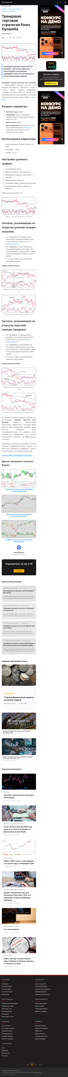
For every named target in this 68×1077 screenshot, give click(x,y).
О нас (3, 1048)
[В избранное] (10, 37)
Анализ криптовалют (41, 1008)
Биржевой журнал (7, 1031)
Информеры (5, 1014)
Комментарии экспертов (42, 994)
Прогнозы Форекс (7, 986)
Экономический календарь (10, 1003)
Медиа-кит (5, 1050)
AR (40, 1064)
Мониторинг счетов (8, 1016)
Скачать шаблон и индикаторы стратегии (17, 455)
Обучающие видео (7, 1033)
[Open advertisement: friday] (51, 31)
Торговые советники (41, 1036)
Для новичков (6, 1025)
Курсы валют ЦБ (7, 1008)
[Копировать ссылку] (14, 37)
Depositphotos (38, 1072)
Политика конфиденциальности (10, 1070)
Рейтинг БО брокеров (41, 1028)
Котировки (5, 984)
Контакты (5, 1055)
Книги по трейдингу (7, 1039)
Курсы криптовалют (41, 1003)
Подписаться (19, 570)
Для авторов (5, 1053)
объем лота (27, 127)
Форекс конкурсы (40, 1033)
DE (36, 1064)
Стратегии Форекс (7, 991)
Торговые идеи (6, 989)
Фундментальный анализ (42, 989)
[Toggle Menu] (65, 2)
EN (28, 1064)
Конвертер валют (7, 1011)
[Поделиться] (7, 37)
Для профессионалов (8, 1028)
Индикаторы (5, 994)
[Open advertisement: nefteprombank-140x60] (51, 65)
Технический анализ (41, 986)
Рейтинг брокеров (40, 1025)
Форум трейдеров (40, 1039)
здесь (33, 97)
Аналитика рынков (40, 984)
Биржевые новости (40, 991)
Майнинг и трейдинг (41, 1011)
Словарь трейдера (7, 1036)
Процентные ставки (8, 1006)
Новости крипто (40, 1006)
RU (32, 1064)
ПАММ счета (39, 1031)
